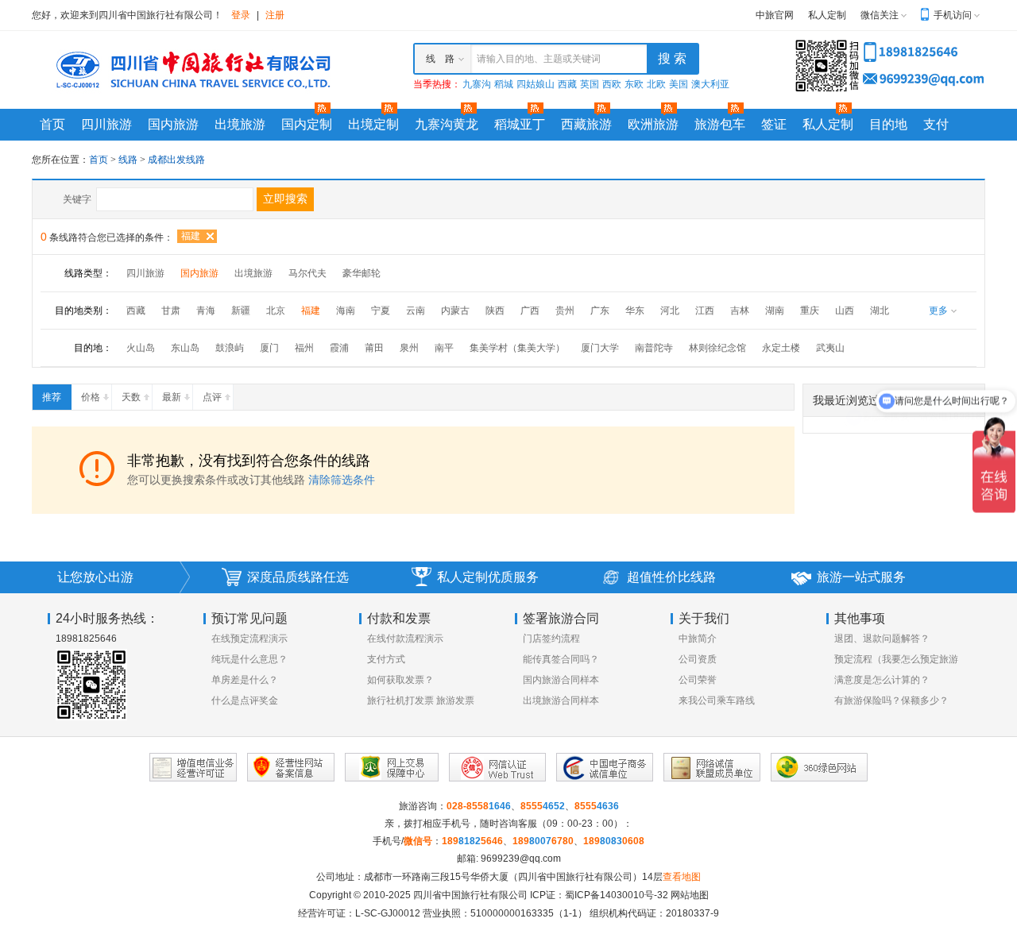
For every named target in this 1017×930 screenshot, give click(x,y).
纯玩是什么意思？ (249, 659)
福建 (190, 235)
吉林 (739, 310)
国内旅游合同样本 (561, 679)
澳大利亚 (710, 84)
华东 (634, 310)
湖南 (774, 310)
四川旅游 (106, 124)
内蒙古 (455, 310)
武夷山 (830, 347)
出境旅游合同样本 (561, 700)
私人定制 (827, 15)
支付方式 (386, 659)
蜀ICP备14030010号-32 (616, 895)
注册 (274, 15)
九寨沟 (476, 84)
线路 (129, 159)
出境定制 (373, 124)
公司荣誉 (698, 679)
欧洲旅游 (653, 124)
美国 (678, 84)
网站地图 (690, 895)
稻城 (503, 84)
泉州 (409, 347)
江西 (704, 310)
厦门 (269, 347)
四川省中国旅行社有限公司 (470, 895)
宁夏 (380, 310)
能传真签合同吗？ (561, 659)
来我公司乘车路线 (717, 700)
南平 (444, 347)
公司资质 (698, 659)
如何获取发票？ (400, 679)
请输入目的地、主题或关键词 (539, 58)
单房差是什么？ (244, 679)
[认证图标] (193, 767)
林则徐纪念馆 (717, 347)
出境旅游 (240, 124)
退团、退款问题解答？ (882, 638)
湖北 (879, 310)
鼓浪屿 (229, 347)
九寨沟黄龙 (446, 124)
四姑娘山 (535, 84)
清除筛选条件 (341, 479)
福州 (304, 347)
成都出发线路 (176, 159)
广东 (599, 310)
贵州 (564, 310)
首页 (52, 124)
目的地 (888, 124)
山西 (844, 310)
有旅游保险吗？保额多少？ (891, 700)
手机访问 (953, 15)
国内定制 (306, 124)
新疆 (240, 310)
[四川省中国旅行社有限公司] (191, 69)
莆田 (374, 347)
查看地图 (682, 876)
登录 (240, 15)
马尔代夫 (307, 273)
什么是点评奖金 (244, 700)
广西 (529, 310)
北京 (275, 310)
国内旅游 (173, 124)
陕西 (495, 310)
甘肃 (170, 310)
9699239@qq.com (521, 858)
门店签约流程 (551, 638)
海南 (345, 310)
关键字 (77, 199)
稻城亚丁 (519, 124)
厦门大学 (600, 347)
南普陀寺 (654, 347)
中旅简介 (698, 638)
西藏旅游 (586, 124)
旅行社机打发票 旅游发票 (420, 700)
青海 (205, 310)
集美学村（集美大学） (517, 347)
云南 (415, 310)
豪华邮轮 (361, 273)
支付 (936, 124)
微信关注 (879, 15)
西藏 (567, 84)
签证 (774, 124)
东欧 (634, 84)
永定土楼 (781, 347)
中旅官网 (775, 15)
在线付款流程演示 (405, 638)
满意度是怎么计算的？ (882, 679)
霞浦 (339, 347)
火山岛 (140, 347)
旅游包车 (719, 124)
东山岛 (185, 347)
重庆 (809, 310)
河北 (669, 310)
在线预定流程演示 (249, 638)
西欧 (611, 84)
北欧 (656, 84)
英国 (589, 84)
